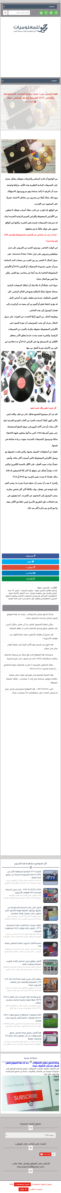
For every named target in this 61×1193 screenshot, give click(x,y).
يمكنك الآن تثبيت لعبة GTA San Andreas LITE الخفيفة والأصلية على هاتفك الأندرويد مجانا (22, 982)
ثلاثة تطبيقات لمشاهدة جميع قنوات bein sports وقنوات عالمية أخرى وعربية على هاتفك (22, 1017)
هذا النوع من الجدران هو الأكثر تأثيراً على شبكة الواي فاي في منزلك (32, 646)
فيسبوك (30, 556)
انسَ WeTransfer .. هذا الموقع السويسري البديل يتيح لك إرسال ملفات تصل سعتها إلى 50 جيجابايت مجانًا (31, 691)
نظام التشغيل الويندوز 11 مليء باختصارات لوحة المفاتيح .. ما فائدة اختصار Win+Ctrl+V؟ (30, 667)
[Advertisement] (30, 53)
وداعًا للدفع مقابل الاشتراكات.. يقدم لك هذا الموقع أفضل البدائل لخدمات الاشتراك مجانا (32, 616)
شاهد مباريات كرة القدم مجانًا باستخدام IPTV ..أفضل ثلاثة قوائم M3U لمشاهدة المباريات (23, 928)
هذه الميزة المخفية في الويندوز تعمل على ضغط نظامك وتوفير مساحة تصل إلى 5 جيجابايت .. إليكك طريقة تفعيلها (31, 679)
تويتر (29, 561)
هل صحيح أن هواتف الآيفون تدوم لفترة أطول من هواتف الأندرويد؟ (33, 636)
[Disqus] (30, 737)
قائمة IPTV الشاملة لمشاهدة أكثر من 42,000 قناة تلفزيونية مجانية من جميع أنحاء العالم (23, 874)
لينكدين (29, 573)
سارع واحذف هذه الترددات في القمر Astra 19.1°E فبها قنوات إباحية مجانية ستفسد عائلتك (22, 1000)
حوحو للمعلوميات (22, 1184)
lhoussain (30, 102)
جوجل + (29, 567)
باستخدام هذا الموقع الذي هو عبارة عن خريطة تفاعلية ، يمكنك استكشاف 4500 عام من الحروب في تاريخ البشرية (30, 656)
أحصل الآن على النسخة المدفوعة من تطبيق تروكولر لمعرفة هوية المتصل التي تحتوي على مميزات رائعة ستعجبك (23, 910)
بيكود (22, 1189)
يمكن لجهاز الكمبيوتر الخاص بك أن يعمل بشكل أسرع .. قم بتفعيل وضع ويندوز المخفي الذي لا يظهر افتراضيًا (31, 626)
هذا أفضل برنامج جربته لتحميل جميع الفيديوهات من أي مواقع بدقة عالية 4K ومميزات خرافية (23, 1035)
